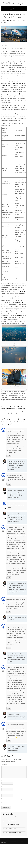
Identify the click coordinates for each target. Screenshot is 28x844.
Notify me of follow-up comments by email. (14, 799)
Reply (9, 455)
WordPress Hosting (19, 841)
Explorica (9, 408)
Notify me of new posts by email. (11, 803)
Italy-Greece (21, 408)
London (3, 410)
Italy (17, 408)
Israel (14, 53)
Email (3, 787)
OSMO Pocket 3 (21, 412)
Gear (14, 408)
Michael (9, 20)
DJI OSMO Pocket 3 (19, 302)
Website (3, 793)
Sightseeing (4, 414)
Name (3, 780)
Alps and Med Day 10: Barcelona (9, 828)
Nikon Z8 (14, 412)
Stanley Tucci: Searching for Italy (15, 93)
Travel (11, 406)
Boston (18, 406)
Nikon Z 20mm (22, 410)
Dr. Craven (4, 408)
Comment (4, 764)
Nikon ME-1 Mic (13, 410)
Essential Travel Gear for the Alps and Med (11, 816)
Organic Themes (13, 841)
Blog (8, 406)
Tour (9, 414)
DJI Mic (4, 308)
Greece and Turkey (6, 107)
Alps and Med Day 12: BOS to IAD (9, 820)
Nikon (7, 410)
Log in (5, 842)
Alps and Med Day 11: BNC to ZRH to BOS (11, 824)
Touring (13, 414)
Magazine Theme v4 (5, 841)
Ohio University (18, 81)
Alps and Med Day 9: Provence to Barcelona (12, 832)
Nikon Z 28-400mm (6, 412)
